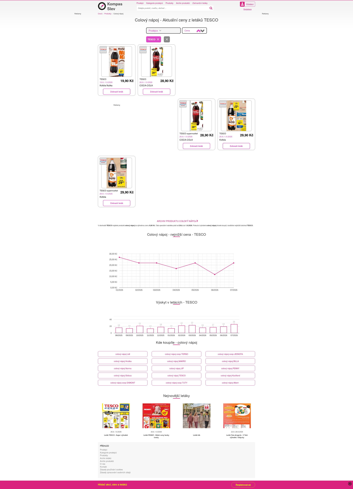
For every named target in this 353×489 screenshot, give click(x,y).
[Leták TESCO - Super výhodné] (116, 415)
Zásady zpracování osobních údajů (115, 472)
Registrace (248, 9)
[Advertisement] (82, 56)
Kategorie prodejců (154, 3)
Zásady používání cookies (111, 469)
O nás (102, 463)
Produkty (169, 3)
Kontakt (103, 466)
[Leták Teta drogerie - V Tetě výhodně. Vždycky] (237, 415)
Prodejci (140, 3)
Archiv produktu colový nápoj (176, 221)
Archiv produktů (183, 3)
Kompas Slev (114, 6)
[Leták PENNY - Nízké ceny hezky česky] (156, 415)
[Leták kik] (196, 415)
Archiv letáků (105, 458)
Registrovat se (243, 484)
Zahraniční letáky (200, 3)
